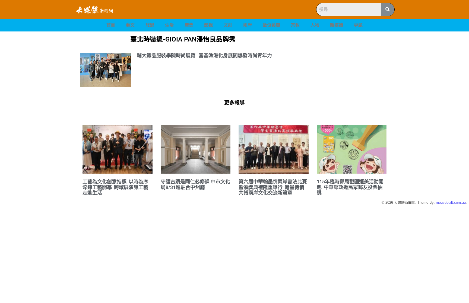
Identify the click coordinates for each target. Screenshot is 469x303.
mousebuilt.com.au (451, 202)
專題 (358, 25)
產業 (189, 25)
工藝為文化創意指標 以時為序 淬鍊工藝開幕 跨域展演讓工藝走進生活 (116, 187)
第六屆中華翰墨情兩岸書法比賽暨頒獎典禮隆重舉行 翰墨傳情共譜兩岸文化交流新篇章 (273, 187)
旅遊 (149, 25)
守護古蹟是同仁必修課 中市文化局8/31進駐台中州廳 (195, 184)
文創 (228, 25)
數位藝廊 (271, 25)
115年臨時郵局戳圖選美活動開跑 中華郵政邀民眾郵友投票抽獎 (350, 187)
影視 (208, 25)
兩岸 (247, 25)
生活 (169, 25)
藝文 (130, 25)
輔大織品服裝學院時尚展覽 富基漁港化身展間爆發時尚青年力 (204, 55)
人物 (314, 25)
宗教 (295, 25)
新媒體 (336, 25)
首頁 (110, 25)
